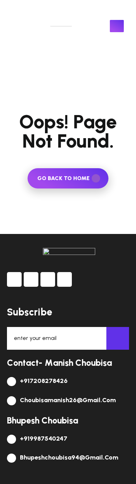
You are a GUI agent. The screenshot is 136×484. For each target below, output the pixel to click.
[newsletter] (117, 338)
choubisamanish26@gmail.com (67, 400)
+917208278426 (43, 381)
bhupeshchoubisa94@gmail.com (68, 457)
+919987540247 (42, 438)
